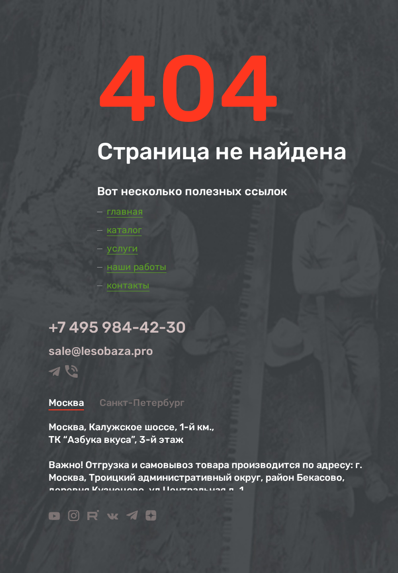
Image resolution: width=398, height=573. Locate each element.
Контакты (128, 285)
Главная (125, 211)
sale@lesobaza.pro (101, 351)
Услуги (122, 248)
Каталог (124, 230)
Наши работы (136, 266)
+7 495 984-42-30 (117, 327)
